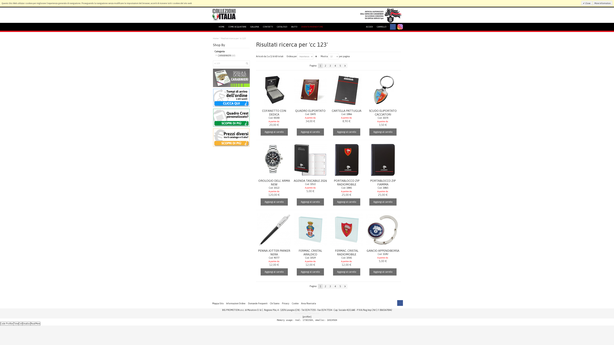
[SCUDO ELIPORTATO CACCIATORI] (383, 90)
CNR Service (313, 313)
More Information (602, 3)
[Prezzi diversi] (231, 130)
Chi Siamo (274, 303)
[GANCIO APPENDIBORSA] (383, 229)
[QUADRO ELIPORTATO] (310, 90)
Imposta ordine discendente (316, 56)
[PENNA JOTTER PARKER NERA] (274, 229)
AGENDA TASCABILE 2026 (310, 180)
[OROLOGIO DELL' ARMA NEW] (274, 159)
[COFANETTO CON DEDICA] (274, 90)
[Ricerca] (247, 63)
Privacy (285, 303)
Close (587, 3)
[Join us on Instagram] (400, 27)
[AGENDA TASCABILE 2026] (310, 159)
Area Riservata (308, 303)
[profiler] (307, 316)
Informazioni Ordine (235, 303)
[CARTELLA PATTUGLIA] (346, 90)
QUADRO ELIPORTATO (310, 110)
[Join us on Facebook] (393, 27)
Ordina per (292, 56)
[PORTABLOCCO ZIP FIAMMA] (383, 159)
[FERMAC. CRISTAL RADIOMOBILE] (346, 229)
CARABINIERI (224, 55)
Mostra (324, 56)
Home (216, 38)
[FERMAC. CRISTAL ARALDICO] (310, 229)
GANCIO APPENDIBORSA (383, 250)
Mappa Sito (218, 303)
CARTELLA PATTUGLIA (346, 110)
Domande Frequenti (258, 303)
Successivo (345, 65)
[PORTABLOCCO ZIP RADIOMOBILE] (346, 159)
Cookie (295, 303)
